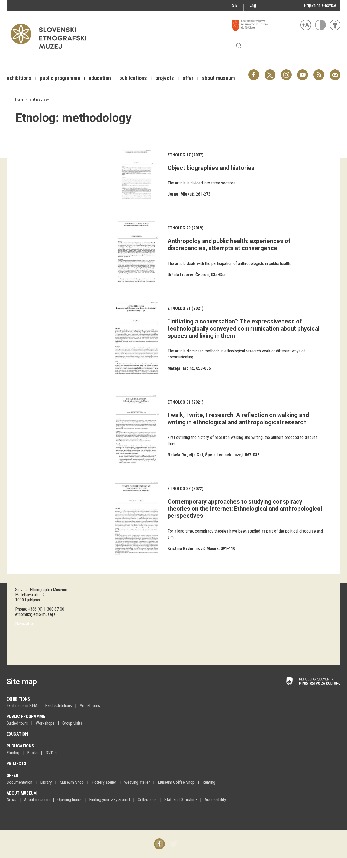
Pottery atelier (104, 782)
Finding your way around (109, 799)
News (11, 799)
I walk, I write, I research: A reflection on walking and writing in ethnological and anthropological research (238, 418)
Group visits (72, 723)
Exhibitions (18, 699)
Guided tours (17, 723)
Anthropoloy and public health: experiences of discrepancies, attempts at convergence (229, 244)
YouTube (302, 72)
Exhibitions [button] (19, 78)
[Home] (51, 51)
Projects (16, 763)
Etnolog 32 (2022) (185, 488)
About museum (22, 793)
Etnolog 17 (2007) (185, 154)
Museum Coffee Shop (176, 782)
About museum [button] (218, 78)
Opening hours (69, 799)
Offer (12, 775)
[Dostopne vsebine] (335, 25)
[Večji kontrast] (320, 25)
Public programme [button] (60, 78)
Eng (252, 5)
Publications (20, 746)
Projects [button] (164, 78)
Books (32, 752)
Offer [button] (188, 78)
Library (46, 782)
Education (17, 734)
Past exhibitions (58, 705)
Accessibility (215, 799)
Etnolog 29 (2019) (185, 228)
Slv (234, 5)
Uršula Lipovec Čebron (188, 274)
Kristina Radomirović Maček (193, 548)
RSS (317, 72)
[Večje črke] (305, 25)
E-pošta (335, 72)
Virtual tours (90, 705)
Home (19, 99)
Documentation (19, 782)
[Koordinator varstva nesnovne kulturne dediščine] (265, 25)
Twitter (270, 72)
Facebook (253, 72)
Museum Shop (72, 782)
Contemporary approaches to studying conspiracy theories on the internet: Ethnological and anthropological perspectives (245, 508)
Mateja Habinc (181, 368)
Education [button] (100, 78)
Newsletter (24, 623)
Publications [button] (133, 78)
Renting (209, 782)
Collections (147, 799)
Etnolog (13, 752)
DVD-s (51, 752)
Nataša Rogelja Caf (185, 454)
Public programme (26, 716)
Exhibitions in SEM (22, 705)
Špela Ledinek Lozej (224, 454)
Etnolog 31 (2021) (185, 308)
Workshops (45, 723)
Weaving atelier (137, 782)
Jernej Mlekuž (181, 194)
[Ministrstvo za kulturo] (313, 681)
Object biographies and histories (211, 167)
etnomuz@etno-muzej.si (35, 614)
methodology (39, 99)
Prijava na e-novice (320, 5)
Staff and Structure (180, 799)
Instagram (286, 72)
